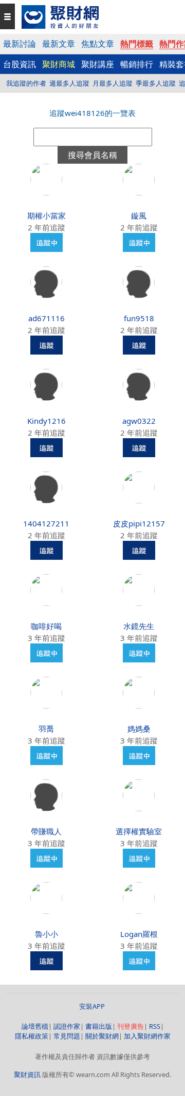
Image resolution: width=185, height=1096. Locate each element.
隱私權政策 (31, 1036)
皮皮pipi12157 (139, 523)
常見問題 (66, 1036)
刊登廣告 (130, 1026)
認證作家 (66, 1026)
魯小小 (46, 934)
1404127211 (46, 523)
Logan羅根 (139, 934)
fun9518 (139, 318)
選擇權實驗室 (139, 831)
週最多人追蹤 (69, 83)
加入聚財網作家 (147, 1036)
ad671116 (46, 318)
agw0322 (139, 421)
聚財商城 (58, 64)
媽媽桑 (139, 728)
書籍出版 (98, 1026)
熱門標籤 (136, 43)
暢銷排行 (136, 64)
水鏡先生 (138, 626)
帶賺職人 (46, 831)
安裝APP (92, 1006)
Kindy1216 (46, 421)
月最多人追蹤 (112, 83)
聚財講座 (97, 64)
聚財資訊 (27, 1074)
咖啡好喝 (46, 626)
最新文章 (58, 43)
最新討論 (19, 43)
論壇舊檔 (35, 1026)
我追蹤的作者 (26, 83)
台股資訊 (19, 64)
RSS (154, 1026)
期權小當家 (46, 215)
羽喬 (46, 728)
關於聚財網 (102, 1036)
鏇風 (138, 215)
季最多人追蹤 (156, 83)
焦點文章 (97, 43)
